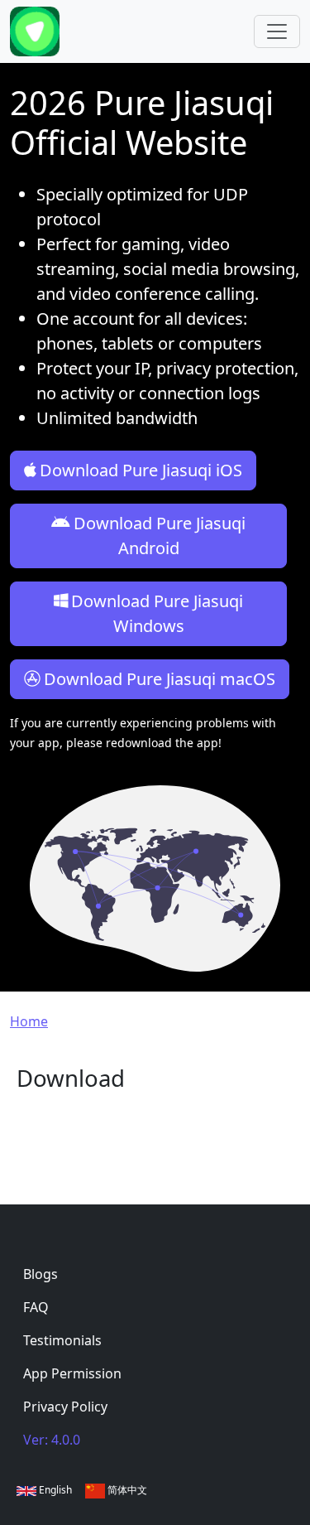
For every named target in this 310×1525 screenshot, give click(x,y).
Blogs (40, 1274)
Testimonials (62, 1340)
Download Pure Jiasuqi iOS (141, 470)
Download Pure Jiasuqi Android (160, 535)
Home (29, 1021)
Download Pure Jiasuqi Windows (157, 613)
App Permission (72, 1373)
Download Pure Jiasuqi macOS (159, 679)
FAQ (36, 1307)
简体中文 (126, 1490)
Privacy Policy (65, 1406)
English (54, 1490)
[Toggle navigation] (277, 31)
